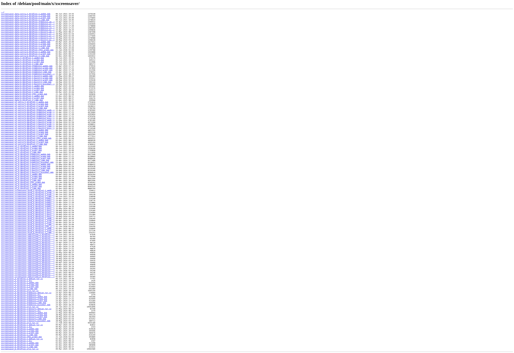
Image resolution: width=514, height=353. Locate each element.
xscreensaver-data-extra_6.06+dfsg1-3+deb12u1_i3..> (28, 28)
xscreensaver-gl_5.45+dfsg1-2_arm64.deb (21, 148)
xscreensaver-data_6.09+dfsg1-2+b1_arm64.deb (24, 94)
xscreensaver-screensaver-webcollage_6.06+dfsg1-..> (28, 243)
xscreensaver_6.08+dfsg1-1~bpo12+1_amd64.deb (24, 313)
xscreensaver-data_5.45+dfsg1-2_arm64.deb (22, 60)
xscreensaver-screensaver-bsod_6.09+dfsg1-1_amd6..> (28, 218)
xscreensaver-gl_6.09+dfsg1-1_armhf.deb (21, 178)
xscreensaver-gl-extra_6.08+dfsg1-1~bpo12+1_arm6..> (28, 122)
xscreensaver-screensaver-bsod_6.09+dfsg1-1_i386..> (28, 225)
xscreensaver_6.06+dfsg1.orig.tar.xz (20, 307)
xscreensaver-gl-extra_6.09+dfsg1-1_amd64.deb (24, 130)
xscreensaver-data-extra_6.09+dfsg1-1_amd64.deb (25, 42)
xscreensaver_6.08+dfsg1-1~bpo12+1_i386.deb (23, 319)
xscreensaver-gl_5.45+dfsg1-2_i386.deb (21, 152)
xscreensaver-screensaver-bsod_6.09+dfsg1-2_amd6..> (28, 229)
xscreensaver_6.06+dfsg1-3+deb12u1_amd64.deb (24, 297)
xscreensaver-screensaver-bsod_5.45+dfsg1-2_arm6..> (28, 192)
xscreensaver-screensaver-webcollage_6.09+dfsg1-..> (28, 263)
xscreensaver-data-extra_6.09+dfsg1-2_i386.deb (25, 56)
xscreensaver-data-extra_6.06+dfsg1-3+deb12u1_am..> (28, 22)
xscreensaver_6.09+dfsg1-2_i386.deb (19, 347)
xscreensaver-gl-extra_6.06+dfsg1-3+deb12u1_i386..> (28, 116)
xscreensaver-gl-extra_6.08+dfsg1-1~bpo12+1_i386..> (28, 126)
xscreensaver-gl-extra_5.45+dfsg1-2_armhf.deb (24, 106)
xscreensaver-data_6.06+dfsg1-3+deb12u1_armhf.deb (26, 70)
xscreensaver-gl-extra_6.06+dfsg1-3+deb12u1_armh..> (28, 114)
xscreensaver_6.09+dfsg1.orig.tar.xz (20, 349)
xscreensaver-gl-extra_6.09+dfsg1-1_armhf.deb (24, 134)
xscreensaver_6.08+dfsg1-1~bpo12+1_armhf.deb (24, 317)
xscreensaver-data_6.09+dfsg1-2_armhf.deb (22, 98)
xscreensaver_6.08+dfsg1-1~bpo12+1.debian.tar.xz (26, 309)
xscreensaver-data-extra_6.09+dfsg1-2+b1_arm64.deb (27, 50)
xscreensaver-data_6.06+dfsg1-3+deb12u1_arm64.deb (26, 68)
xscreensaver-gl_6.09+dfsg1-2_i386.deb (21, 188)
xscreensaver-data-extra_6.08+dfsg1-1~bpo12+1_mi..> (28, 40)
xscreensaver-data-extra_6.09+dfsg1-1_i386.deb (25, 48)
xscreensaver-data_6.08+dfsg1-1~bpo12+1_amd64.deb (26, 76)
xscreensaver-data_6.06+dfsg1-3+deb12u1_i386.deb (26, 72)
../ (2, 12)
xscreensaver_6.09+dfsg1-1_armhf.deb (20, 333)
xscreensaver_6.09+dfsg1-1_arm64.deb (20, 331)
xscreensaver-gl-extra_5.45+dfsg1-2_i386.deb (24, 108)
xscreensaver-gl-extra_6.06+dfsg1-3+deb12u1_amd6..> (28, 110)
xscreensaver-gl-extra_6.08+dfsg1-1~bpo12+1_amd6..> (28, 120)
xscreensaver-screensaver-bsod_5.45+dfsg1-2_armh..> (28, 194)
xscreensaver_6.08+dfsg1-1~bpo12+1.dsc (21, 311)
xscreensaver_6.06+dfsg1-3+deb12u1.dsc (21, 295)
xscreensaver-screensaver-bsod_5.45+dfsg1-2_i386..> (28, 196)
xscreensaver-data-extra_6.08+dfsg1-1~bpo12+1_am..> (28, 32)
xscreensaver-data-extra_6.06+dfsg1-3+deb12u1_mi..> (28, 30)
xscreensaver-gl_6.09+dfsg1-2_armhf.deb (21, 186)
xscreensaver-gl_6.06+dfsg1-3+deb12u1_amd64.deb (25, 154)
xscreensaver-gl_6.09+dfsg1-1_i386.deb (21, 180)
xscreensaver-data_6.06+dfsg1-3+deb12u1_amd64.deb (26, 66)
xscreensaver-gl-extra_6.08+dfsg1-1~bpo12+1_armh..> (28, 124)
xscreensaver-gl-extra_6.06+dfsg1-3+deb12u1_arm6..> (28, 112)
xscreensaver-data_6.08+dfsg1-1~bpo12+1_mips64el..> (28, 84)
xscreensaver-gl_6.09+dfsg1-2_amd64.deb (21, 184)
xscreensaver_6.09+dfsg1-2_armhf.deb (20, 345)
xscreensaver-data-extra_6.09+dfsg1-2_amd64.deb (25, 52)
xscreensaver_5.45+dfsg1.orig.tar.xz (20, 291)
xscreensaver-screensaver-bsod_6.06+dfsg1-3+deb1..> (28, 198)
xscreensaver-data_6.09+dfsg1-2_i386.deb (22, 100)
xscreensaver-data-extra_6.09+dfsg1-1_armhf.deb (25, 46)
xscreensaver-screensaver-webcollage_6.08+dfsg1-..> (28, 253)
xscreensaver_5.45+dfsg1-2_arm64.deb (20, 285)
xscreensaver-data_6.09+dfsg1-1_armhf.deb (22, 90)
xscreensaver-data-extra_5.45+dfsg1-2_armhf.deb (25, 18)
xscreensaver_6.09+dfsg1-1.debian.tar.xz (22, 325)
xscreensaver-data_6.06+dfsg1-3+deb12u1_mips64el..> (28, 74)
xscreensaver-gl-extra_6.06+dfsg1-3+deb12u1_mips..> (28, 118)
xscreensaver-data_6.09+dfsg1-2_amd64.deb (22, 96)
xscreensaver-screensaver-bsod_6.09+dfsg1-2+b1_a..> (28, 227)
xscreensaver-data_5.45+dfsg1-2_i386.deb (22, 64)
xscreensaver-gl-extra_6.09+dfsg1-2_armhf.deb (24, 142)
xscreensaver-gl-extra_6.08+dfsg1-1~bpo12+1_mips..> (28, 128)
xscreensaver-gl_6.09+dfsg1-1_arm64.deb (21, 176)
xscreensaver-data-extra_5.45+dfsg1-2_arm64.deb (25, 16)
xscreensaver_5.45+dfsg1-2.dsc (16, 281)
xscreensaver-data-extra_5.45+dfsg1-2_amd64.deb (25, 14)
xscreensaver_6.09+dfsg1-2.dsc (16, 341)
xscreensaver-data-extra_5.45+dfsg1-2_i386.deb (25, 20)
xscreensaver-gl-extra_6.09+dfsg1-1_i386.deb (24, 136)
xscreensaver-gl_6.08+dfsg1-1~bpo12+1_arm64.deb (25, 166)
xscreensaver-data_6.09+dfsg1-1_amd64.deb (22, 86)
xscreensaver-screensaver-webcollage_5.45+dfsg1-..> (28, 235)
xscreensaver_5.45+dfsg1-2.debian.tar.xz (22, 279)
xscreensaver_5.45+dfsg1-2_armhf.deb (20, 287)
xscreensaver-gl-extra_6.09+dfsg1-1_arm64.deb (24, 132)
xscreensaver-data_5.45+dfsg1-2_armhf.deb (22, 62)
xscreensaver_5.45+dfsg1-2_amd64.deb (20, 283)
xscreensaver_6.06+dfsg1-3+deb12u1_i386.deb (23, 303)
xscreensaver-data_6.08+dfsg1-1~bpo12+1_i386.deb (26, 82)
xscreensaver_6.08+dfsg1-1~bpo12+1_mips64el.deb (25, 321)
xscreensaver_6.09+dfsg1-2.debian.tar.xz (22, 339)
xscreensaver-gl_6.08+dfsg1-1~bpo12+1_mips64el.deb (27, 172)
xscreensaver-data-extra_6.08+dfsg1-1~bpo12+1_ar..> (28, 34)
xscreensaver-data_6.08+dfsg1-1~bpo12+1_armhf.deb (26, 80)
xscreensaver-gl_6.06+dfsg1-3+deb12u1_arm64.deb (25, 156)
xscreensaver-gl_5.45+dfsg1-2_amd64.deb (21, 146)
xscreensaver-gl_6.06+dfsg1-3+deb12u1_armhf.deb (25, 158)
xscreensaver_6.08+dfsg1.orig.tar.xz (20, 323)
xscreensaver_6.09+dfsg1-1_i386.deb (19, 335)
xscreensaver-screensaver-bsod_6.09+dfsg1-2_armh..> (28, 231)
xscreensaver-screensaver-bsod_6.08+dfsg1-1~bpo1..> (28, 208)
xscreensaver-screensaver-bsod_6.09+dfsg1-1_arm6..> (28, 221)
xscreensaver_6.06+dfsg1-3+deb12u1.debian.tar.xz (26, 293)
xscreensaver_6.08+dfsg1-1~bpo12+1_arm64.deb (24, 315)
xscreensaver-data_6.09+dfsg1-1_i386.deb (22, 92)
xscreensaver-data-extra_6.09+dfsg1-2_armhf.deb (25, 54)
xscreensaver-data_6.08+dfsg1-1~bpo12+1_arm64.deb (26, 78)
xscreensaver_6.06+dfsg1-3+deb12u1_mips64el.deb (25, 305)
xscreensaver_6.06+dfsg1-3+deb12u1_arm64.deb (24, 299)
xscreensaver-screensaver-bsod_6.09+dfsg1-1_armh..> (28, 223)
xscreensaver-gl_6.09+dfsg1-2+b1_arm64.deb (23, 182)
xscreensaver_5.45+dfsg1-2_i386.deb (19, 289)
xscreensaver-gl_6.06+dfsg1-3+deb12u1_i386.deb (25, 160)
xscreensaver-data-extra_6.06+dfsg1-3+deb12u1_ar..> (28, 24)
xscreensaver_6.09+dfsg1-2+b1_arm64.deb (21, 337)
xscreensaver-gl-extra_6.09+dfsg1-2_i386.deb (24, 144)
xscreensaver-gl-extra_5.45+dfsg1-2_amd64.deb (24, 102)
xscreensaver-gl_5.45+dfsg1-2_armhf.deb (21, 150)
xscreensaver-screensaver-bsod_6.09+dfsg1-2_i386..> (28, 233)
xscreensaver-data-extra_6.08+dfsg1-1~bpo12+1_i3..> (28, 38)
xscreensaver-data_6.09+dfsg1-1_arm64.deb (22, 88)
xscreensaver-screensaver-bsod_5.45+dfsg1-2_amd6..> (28, 190)
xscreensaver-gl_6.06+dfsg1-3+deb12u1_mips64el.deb (27, 162)
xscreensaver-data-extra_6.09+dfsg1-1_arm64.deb (25, 44)
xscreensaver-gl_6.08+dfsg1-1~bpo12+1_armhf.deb (25, 168)
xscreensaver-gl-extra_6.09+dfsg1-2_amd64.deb (24, 140)
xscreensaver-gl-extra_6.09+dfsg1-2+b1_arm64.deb (26, 138)
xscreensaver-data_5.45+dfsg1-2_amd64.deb (22, 58)
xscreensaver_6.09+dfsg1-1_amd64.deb (20, 329)
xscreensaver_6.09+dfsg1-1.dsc (16, 327)
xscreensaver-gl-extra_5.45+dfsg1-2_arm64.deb (24, 104)
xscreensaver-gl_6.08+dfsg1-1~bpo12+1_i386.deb (25, 170)
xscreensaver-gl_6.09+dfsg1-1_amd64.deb (21, 174)
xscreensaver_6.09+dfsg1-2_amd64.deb (20, 343)
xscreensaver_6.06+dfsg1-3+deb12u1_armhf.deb (24, 301)
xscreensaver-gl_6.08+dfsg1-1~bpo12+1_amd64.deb (25, 164)
